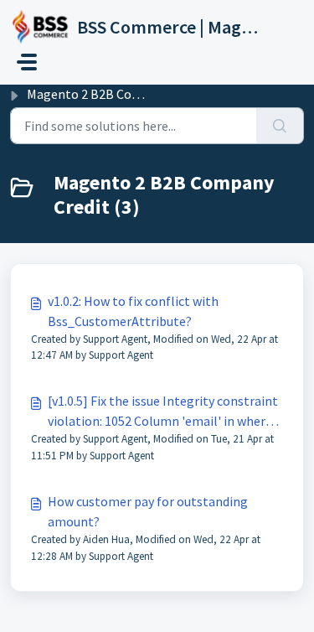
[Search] (280, 125)
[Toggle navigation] (27, 62)
